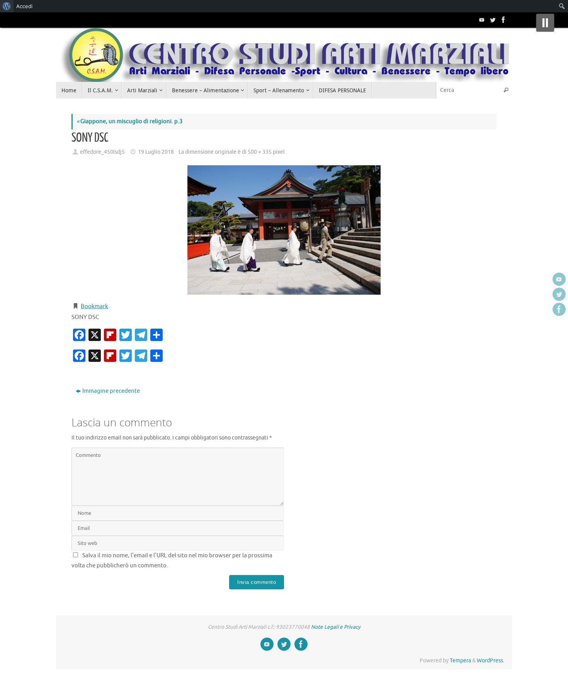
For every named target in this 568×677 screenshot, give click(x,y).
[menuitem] (7, 6)
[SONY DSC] (284, 230)
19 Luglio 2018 (156, 152)
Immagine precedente (111, 391)
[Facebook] (502, 19)
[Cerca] (506, 90)
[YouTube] (481, 19)
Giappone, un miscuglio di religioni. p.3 (129, 121)
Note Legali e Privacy (336, 627)
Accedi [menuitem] (24, 6)
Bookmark (94, 306)
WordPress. (490, 660)
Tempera (460, 660)
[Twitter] (491, 19)
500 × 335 (260, 152)
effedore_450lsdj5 (102, 152)
